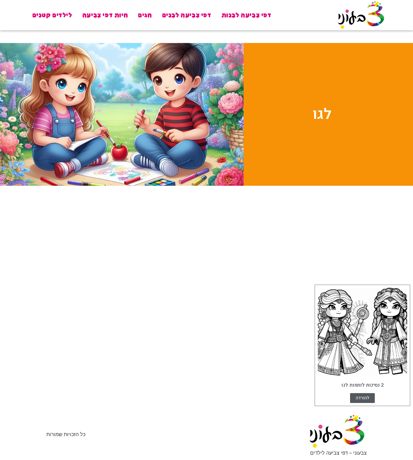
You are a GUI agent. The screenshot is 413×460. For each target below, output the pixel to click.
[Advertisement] (206, 233)
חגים (145, 15)
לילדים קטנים (52, 15)
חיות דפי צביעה (105, 15)
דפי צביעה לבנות (246, 15)
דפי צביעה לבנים (186, 15)
